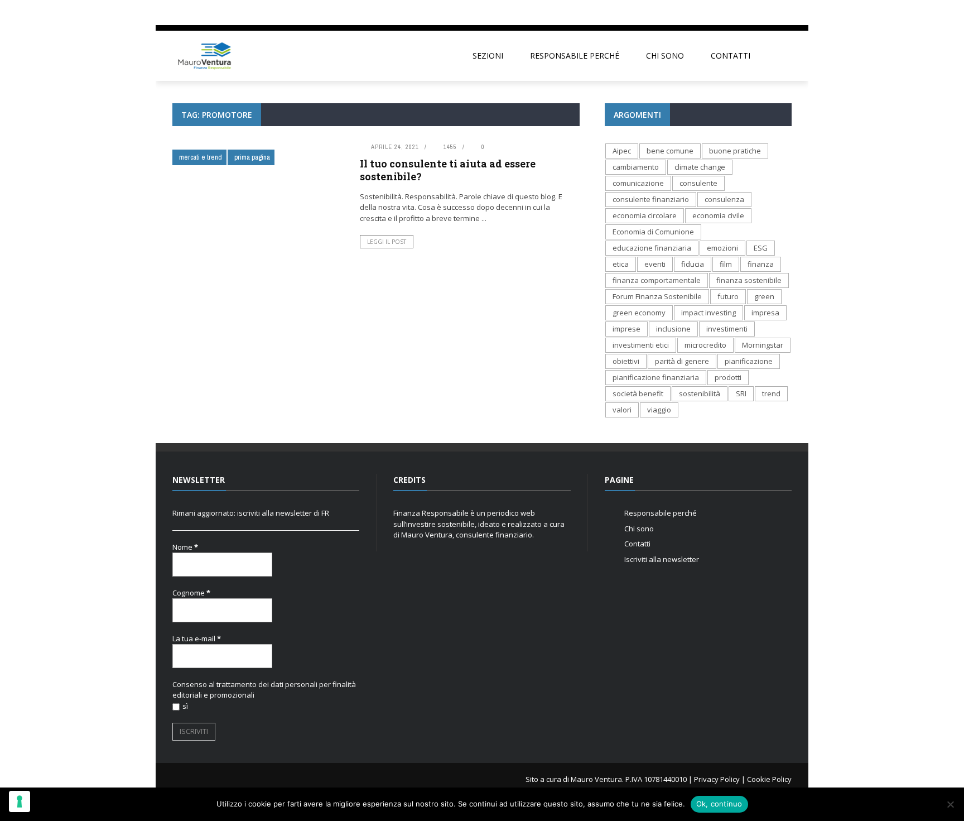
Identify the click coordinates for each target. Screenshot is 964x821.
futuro (728, 296)
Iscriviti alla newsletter (661, 559)
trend (771, 393)
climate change (699, 167)
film (726, 264)
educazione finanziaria (652, 248)
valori (622, 410)
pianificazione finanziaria (656, 377)
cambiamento (636, 167)
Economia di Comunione (653, 232)
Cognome (191, 593)
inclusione (673, 329)
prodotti (728, 377)
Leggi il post (386, 242)
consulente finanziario (651, 199)
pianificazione (749, 361)
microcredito (705, 345)
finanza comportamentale (657, 280)
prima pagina (252, 157)
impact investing (708, 313)
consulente (698, 183)
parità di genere (682, 361)
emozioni (722, 248)
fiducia (692, 264)
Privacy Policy (717, 779)
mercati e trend (200, 157)
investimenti (727, 329)
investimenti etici (641, 345)
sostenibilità (699, 393)
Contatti (730, 55)
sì (185, 706)
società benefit (638, 393)
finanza (761, 264)
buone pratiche (735, 151)
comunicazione (638, 183)
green (764, 296)
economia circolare (645, 215)
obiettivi (626, 361)
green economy (639, 313)
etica (621, 264)
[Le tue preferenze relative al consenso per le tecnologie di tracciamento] (19, 801)
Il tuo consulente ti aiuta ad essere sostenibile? (448, 170)
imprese (626, 329)
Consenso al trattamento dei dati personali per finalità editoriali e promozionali (264, 689)
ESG (761, 248)
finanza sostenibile (749, 280)
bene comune (670, 151)
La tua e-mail (196, 638)
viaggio (659, 410)
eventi (655, 264)
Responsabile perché (574, 55)
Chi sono (665, 55)
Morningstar (762, 345)
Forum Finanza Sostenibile (657, 296)
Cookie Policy (769, 779)
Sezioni (488, 55)
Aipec (622, 151)
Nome (185, 547)
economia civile (718, 215)
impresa (765, 313)
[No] (950, 804)
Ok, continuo (719, 803)
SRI (741, 393)
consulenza (724, 199)
